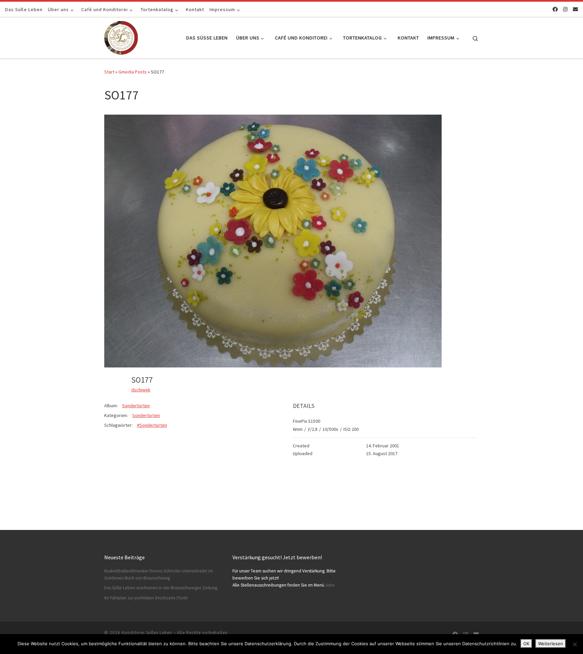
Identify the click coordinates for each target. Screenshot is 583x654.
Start (109, 72)
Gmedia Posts (132, 72)
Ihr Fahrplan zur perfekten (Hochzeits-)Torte (146, 598)
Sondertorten (136, 406)
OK (526, 643)
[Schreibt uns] (575, 9)
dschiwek (140, 390)
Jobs (329, 585)
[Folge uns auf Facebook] (555, 9)
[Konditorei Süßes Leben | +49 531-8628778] (121, 36)
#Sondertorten (152, 425)
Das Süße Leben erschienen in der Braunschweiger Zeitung (160, 588)
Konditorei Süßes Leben (147, 632)
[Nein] (574, 644)
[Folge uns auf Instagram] (565, 9)
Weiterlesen (550, 643)
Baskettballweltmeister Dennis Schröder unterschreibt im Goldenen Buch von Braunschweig (158, 574)
